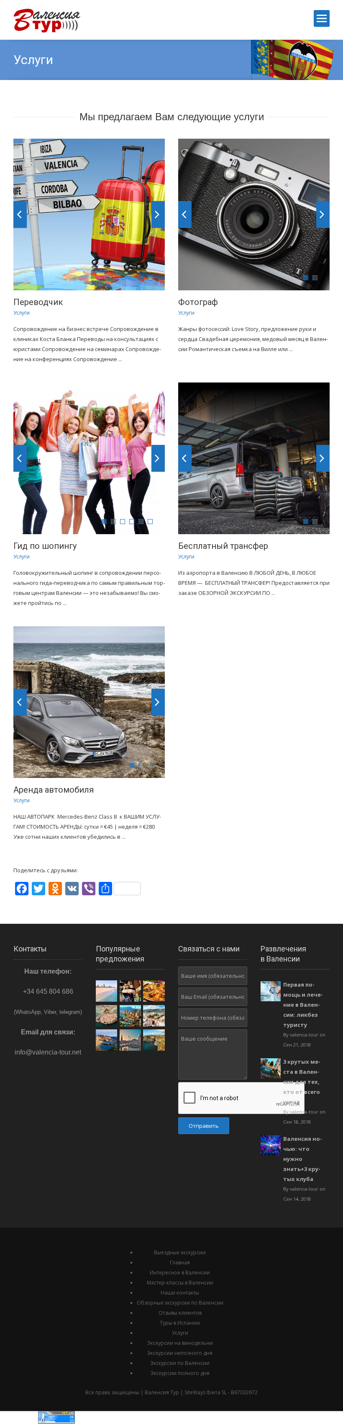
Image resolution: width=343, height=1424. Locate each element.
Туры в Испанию (180, 1322)
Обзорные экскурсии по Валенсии (180, 1302)
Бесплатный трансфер (223, 546)
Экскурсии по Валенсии (180, 1363)
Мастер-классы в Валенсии (180, 1282)
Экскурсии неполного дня (179, 1353)
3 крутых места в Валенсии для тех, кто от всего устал (301, 1082)
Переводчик (38, 302)
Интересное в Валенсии (180, 1272)
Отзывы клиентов (180, 1312)
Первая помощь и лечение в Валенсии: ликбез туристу (303, 1005)
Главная (180, 1262)
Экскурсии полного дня (180, 1373)
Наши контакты (180, 1292)
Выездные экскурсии (180, 1252)
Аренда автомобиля (53, 790)
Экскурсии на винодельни (180, 1342)
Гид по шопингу (45, 546)
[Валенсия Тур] (51, 19)
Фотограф (198, 302)
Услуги (180, 1332)
